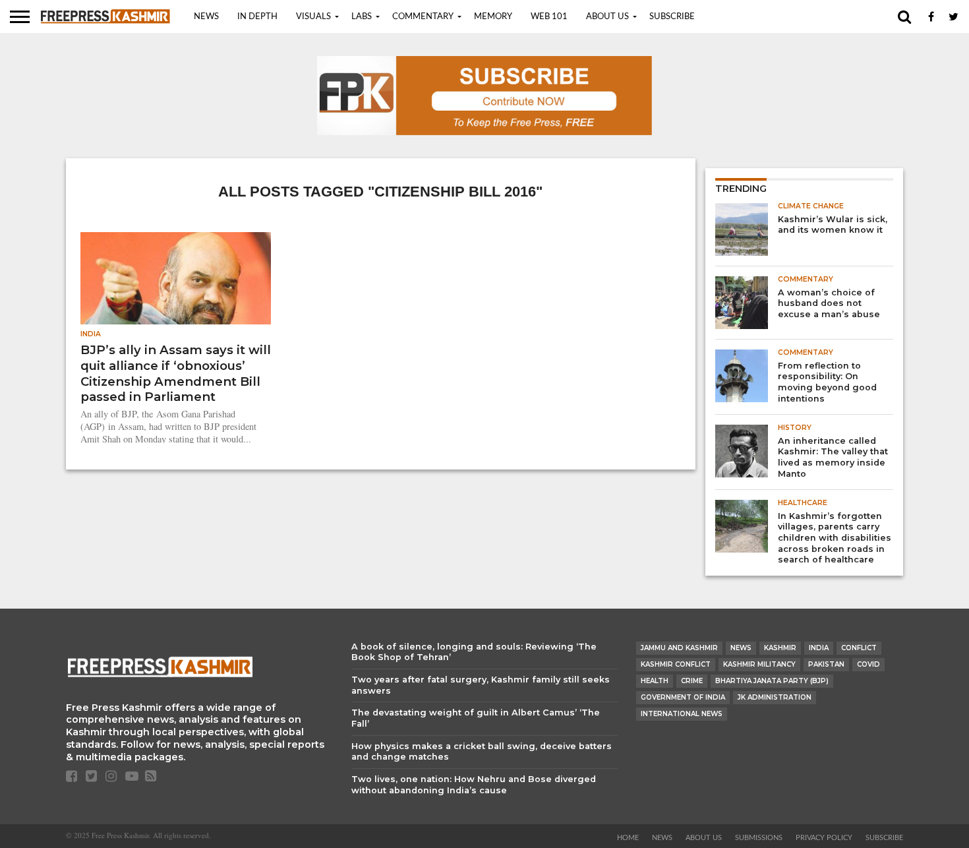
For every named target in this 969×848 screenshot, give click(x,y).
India (819, 648)
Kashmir (780, 648)
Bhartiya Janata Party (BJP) (772, 681)
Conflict (859, 648)
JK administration (774, 697)
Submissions (758, 837)
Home (628, 837)
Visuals (313, 17)
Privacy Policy (824, 837)
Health (654, 681)
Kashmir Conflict (676, 664)
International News (681, 714)
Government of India (683, 697)
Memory (493, 17)
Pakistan (826, 664)
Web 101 (549, 17)
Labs (361, 17)
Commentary (423, 17)
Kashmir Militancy (759, 664)
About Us (607, 17)
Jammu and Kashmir (679, 648)
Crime (692, 681)
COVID (868, 664)
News (206, 17)
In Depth (257, 17)
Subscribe (672, 17)
